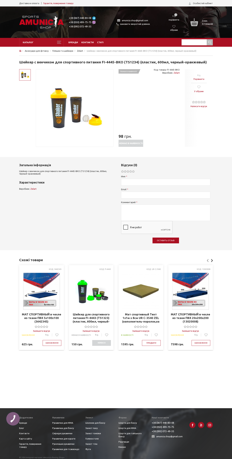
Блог (21, 428)
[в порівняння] (48, 334)
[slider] (199, 102)
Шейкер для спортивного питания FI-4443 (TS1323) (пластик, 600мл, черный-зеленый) (91, 318)
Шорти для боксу (128, 423)
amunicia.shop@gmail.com (135, 20)
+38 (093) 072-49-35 (80, 26)
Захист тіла (91, 444)
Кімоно (122, 447)
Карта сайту (25, 438)
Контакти (87, 42)
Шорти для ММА (127, 428)
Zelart (177, 73)
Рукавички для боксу (63, 428)
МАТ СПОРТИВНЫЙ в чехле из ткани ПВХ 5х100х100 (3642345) (41, 318)
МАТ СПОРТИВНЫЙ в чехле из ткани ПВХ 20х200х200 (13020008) (190, 318)
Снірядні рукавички (62, 433)
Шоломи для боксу (95, 423)
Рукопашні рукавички (63, 444)
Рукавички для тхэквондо (65, 449)
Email (123, 189)
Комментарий (128, 202)
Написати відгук (199, 106)
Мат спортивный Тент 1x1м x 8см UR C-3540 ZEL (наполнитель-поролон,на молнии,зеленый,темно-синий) (140, 318)
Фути (88, 449)
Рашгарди (124, 441)
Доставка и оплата (29, 3)
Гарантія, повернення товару (58, 3)
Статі (100, 42)
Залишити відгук (41, 331)
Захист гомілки (93, 433)
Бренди (73, 42)
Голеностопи (92, 438)
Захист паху (91, 428)
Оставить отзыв (165, 240)
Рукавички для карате (63, 438)
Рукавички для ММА (62, 423)
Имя (123, 176)
